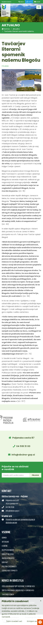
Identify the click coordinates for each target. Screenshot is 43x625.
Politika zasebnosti (9, 566)
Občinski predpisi (8, 558)
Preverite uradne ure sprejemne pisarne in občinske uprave (20, 521)
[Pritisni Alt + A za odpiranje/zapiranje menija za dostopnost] (40, 622)
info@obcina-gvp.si (23, 454)
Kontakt (5, 562)
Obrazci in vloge (8, 554)
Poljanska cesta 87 (23, 437)
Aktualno (16, 29)
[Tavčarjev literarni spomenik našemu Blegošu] (21, 80)
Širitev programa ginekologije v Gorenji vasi (18, 590)
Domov (7, 29)
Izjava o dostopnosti (9, 570)
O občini (4, 546)
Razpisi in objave (8, 550)
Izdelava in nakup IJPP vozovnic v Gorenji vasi (18, 586)
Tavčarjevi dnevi (8, 594)
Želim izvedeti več (14, 621)
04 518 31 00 (23, 446)
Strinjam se (32, 621)
